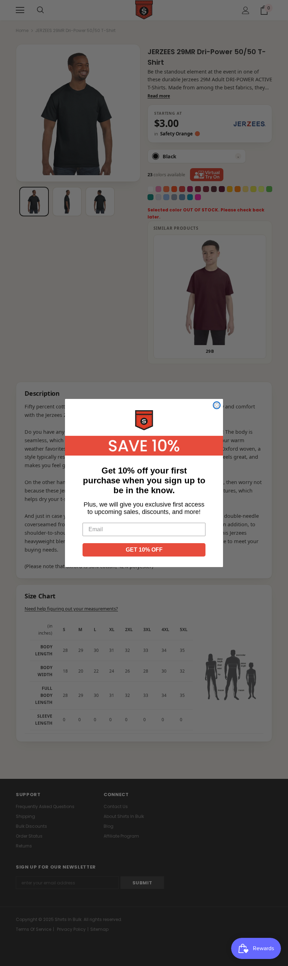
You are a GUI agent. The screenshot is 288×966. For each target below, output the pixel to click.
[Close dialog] (216, 405)
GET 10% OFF (144, 550)
